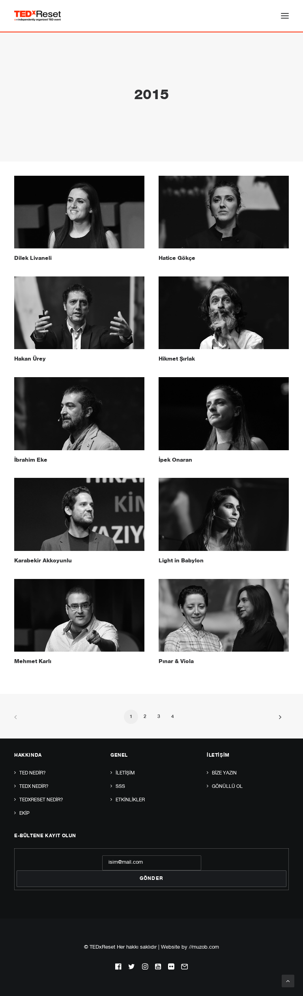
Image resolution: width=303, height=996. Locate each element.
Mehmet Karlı (32, 662)
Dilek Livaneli (33, 258)
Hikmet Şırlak (177, 359)
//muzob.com (204, 947)
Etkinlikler (130, 800)
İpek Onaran (175, 460)
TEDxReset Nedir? (41, 800)
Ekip (24, 813)
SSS (120, 786)
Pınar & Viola (176, 662)
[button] (285, 16)
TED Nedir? (32, 773)
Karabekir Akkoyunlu (43, 561)
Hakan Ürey (30, 359)
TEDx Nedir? (34, 786)
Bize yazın (224, 773)
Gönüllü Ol (227, 786)
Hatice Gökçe (177, 258)
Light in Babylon (181, 561)
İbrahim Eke (30, 460)
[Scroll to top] (288, 981)
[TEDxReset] (37, 16)
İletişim (125, 773)
